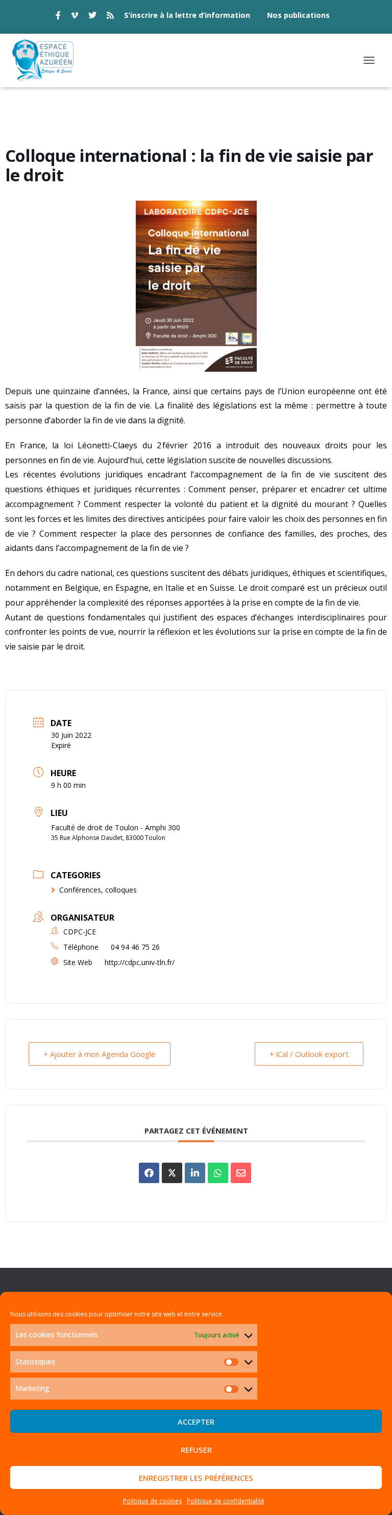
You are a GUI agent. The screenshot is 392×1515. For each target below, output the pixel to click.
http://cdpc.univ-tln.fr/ (140, 962)
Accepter (196, 1421)
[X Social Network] (172, 1173)
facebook (58, 17)
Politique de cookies (152, 1501)
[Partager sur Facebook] (149, 1173)
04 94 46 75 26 (135, 947)
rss (110, 17)
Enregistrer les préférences (196, 1478)
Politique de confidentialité (225, 1501)
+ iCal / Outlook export (309, 1054)
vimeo (74, 17)
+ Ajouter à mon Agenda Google (99, 1054)
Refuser (196, 1450)
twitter (92, 17)
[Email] (241, 1173)
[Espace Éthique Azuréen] (47, 60)
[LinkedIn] (195, 1173)
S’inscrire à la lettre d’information (187, 15)
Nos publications (298, 15)
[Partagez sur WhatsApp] (218, 1173)
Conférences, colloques (98, 890)
